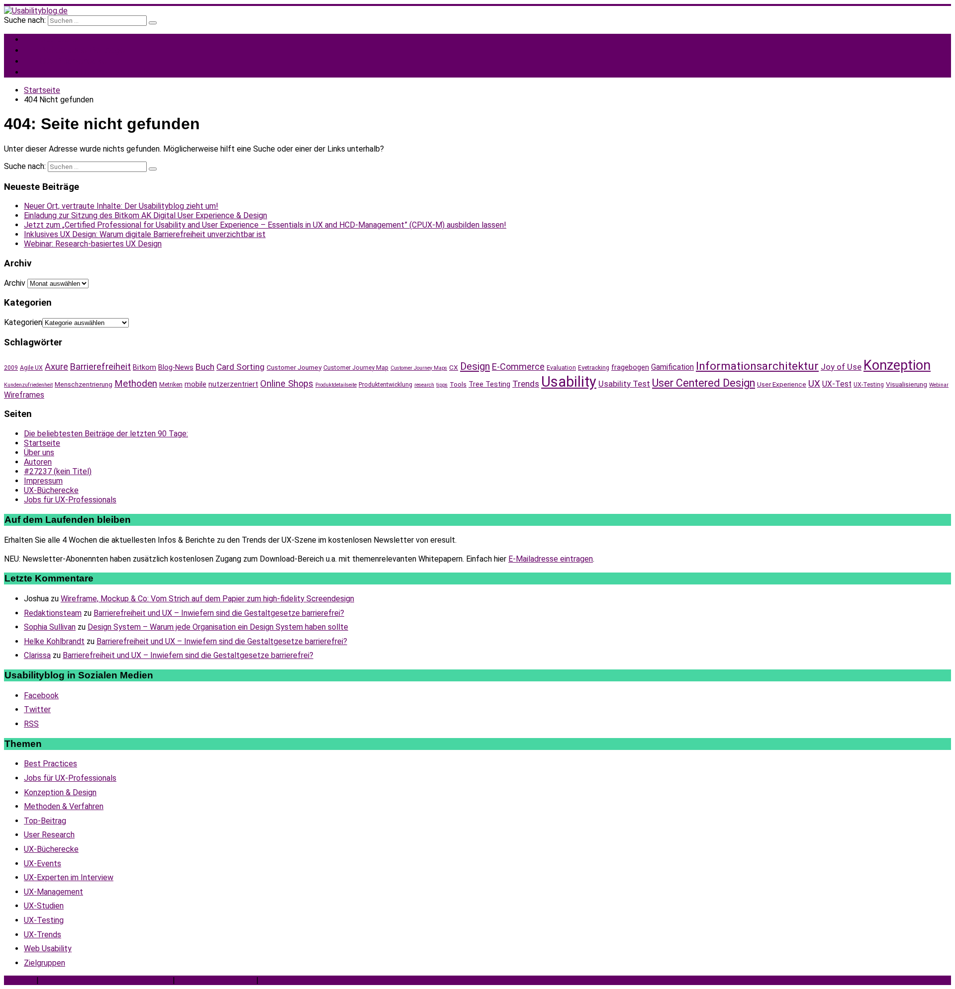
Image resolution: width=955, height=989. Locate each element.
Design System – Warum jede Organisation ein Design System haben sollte (218, 627)
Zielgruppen (44, 963)
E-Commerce (518, 366)
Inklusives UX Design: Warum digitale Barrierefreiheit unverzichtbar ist (145, 234)
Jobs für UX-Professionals (95, 72)
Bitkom (144, 367)
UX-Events (42, 863)
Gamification (672, 367)
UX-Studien (44, 905)
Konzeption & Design (60, 792)
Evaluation (561, 367)
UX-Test (837, 384)
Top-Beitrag (45, 820)
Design (475, 366)
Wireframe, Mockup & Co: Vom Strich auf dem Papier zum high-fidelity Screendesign (207, 598)
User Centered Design (703, 383)
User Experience (781, 384)
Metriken (171, 384)
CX (453, 367)
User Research (49, 834)
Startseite (42, 443)
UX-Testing (869, 384)
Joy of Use (841, 367)
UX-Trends (42, 934)
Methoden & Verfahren (63, 806)
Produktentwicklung (385, 384)
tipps (442, 385)
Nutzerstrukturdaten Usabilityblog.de (106, 980)
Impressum (43, 481)
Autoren (38, 462)
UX (814, 383)
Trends (525, 384)
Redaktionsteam (53, 613)
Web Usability (48, 948)
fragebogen (630, 367)
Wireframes (24, 395)
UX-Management (53, 892)
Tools (458, 384)
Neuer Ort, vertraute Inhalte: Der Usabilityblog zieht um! (121, 206)
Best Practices (50, 763)
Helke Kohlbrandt (54, 641)
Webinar (939, 385)
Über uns (39, 452)
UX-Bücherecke (51, 490)
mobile (195, 384)
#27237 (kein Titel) (58, 471)
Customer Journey (294, 367)
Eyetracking (593, 367)
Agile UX (31, 367)
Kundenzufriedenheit (28, 385)
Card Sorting (240, 367)
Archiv (14, 283)
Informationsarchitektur (757, 366)
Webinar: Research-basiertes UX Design (93, 243)
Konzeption (897, 365)
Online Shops (286, 383)
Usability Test (624, 384)
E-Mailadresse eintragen (550, 559)
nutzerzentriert (233, 384)
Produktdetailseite (336, 385)
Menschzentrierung (83, 384)
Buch (204, 367)
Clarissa (37, 655)
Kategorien (23, 322)
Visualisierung (906, 384)
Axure (56, 366)
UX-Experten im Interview (68, 877)
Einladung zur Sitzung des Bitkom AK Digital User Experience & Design (145, 215)
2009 (11, 367)
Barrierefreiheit (100, 366)
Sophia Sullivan (50, 627)
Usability (568, 381)
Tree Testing (489, 384)
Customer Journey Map (355, 367)
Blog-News (175, 367)
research (424, 385)
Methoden (135, 383)
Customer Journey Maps (418, 368)
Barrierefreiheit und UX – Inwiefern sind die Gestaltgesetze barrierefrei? (219, 613)
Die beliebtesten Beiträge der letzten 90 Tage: (106, 433)
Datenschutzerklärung (215, 980)
